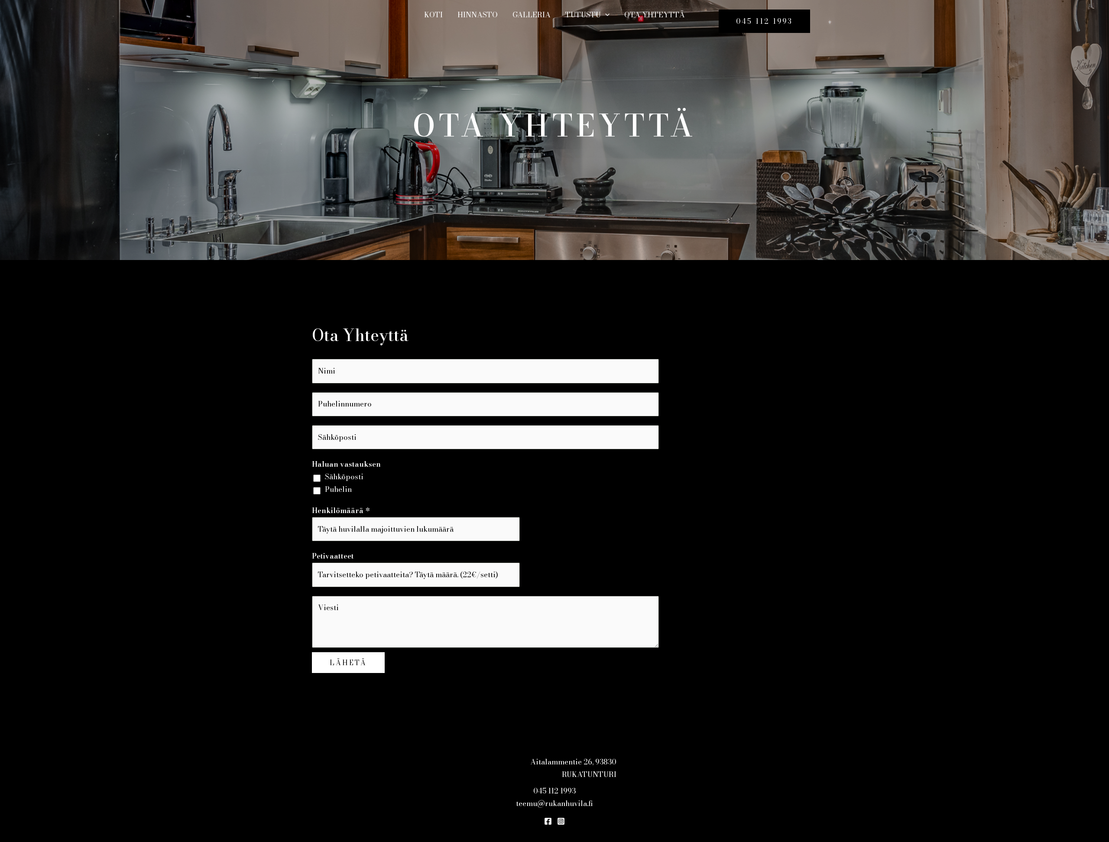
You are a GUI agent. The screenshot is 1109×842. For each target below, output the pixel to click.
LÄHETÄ (348, 662)
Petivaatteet (333, 556)
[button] (605, 14)
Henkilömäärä (341, 510)
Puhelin (338, 489)
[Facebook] (548, 821)
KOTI (433, 14)
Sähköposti (344, 476)
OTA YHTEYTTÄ (654, 14)
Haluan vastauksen (346, 464)
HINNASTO (477, 14)
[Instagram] (561, 821)
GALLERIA (531, 14)
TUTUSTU (583, 14)
